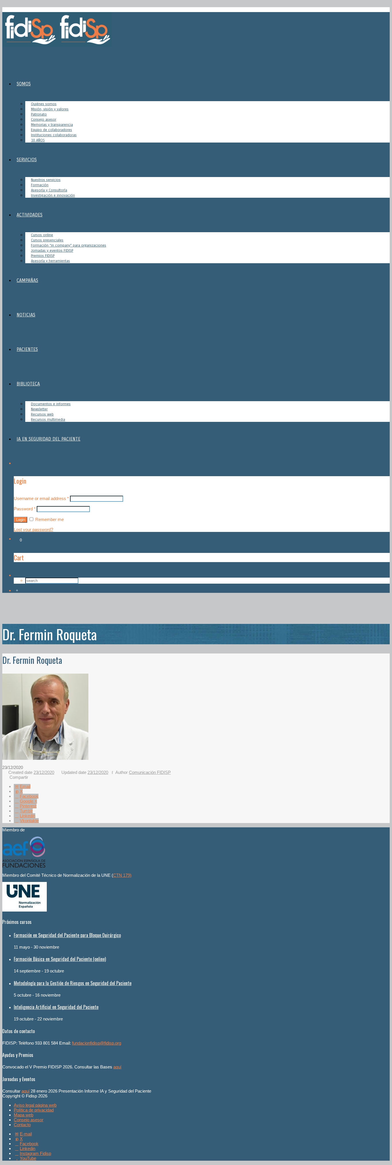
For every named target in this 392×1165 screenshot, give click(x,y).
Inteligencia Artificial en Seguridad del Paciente (56, 1006)
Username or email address (41, 498)
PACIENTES (27, 349)
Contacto (22, 1124)
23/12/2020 (44, 772)
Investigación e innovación (53, 195)
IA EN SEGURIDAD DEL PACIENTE (48, 439)
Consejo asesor (28, 1119)
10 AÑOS (38, 140)
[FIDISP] (57, 45)
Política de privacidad (34, 1110)
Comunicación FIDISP (150, 772)
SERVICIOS (27, 159)
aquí (117, 1066)
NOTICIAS (26, 315)
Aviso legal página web (35, 1105)
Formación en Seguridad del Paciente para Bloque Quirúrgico (67, 935)
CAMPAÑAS (27, 280)
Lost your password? (33, 529)
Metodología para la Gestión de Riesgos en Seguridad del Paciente (72, 983)
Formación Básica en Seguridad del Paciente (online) (60, 959)
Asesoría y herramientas (50, 261)
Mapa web (23, 1114)
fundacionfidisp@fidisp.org (96, 1043)
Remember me (49, 519)
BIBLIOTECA (28, 384)
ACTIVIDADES (29, 215)
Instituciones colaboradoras (54, 135)
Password (25, 508)
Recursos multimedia (48, 419)
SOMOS (24, 83)
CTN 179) (122, 875)
